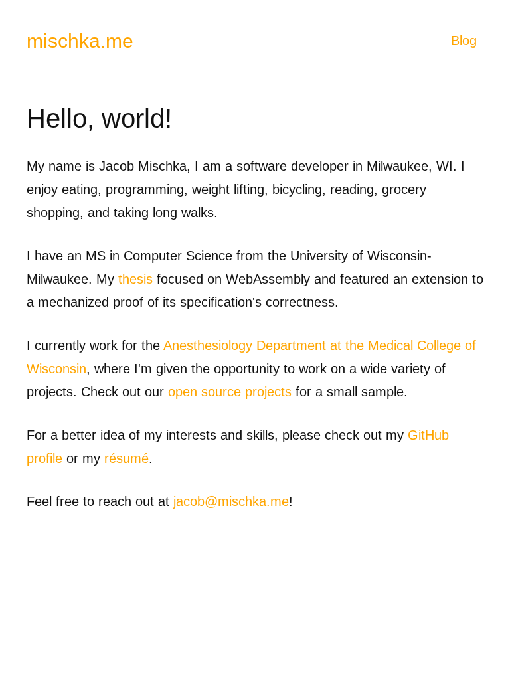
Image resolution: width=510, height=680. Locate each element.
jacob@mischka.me (231, 501)
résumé (126, 458)
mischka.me (80, 41)
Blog (464, 40)
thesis (135, 279)
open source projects (230, 391)
